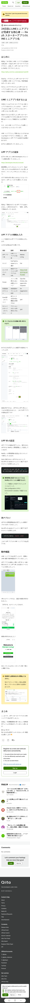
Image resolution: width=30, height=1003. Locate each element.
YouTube (3, 965)
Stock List (10, 6)
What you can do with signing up (12, 764)
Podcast (3, 968)
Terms (3, 903)
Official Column (5, 933)
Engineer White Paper (7, 944)
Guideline (3, 908)
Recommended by (14, 784)
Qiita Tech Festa (5, 938)
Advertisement (5, 919)
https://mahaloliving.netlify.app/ (24, 272)
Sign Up (18, 863)
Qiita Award (4, 941)
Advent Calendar (5, 935)
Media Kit (3, 911)
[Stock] (8, 740)
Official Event (5, 930)
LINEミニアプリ (13, 42)
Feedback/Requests (6, 914)
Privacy (3, 905)
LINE (3, 42)
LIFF (7, 42)
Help (2, 917)
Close (19, 994)
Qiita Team (4, 976)
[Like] (3, 740)
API (2, 947)
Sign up (12, 994)
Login (18, 2)
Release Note (5, 927)
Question (17, 6)
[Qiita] (4, 2)
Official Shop (4, 981)
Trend (4, 6)
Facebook (4, 962)
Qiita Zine (3, 978)
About (3, 900)
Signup (25, 2)
